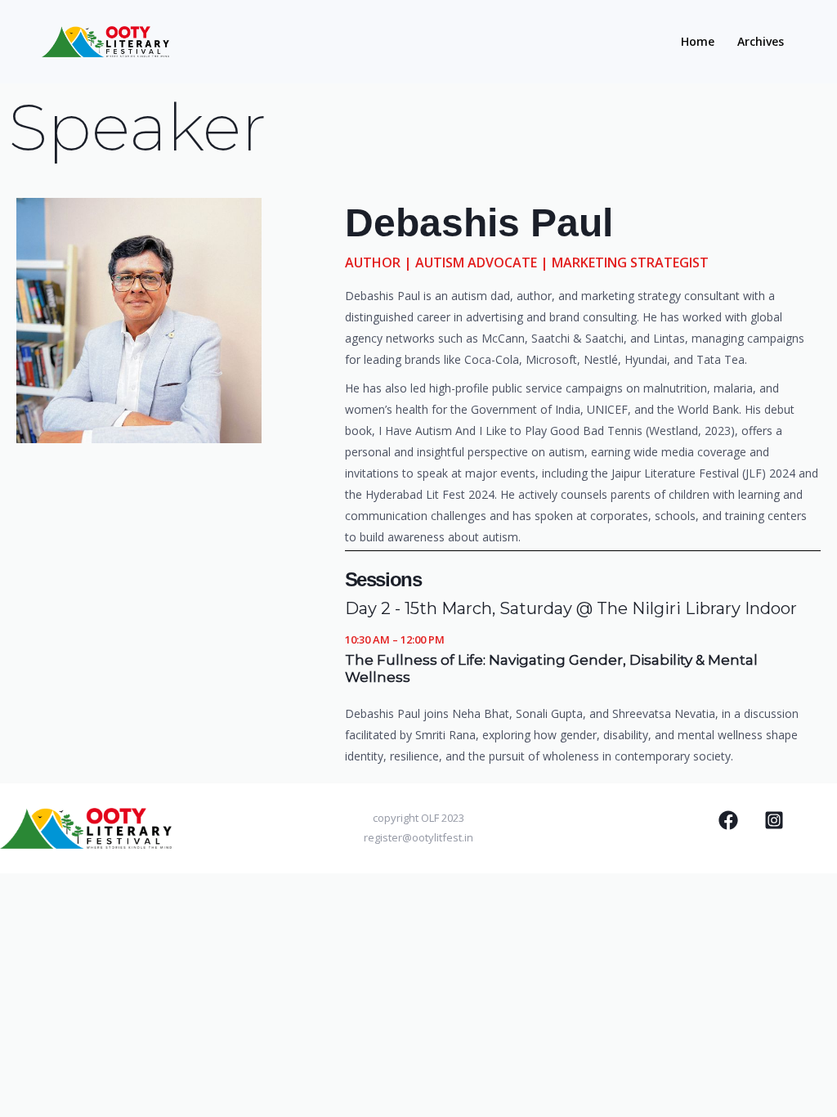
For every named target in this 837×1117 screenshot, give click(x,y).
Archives (760, 41)
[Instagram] (774, 820)
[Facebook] (728, 820)
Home (697, 41)
